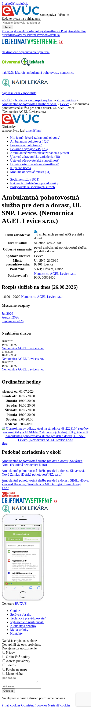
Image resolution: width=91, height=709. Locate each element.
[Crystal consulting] (10, 496)
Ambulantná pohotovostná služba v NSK (29, 104)
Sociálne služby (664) (24, 179)
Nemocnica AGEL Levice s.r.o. (55, 273)
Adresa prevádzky (18, 661)
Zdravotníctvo (66, 100)
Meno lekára (14, 673)
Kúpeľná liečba (20, 168)
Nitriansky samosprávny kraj (34, 100)
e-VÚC (7, 100)
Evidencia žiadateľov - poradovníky (34, 183)
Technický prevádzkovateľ (28, 618)
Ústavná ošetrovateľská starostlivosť (34, 160)
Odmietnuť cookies (34, 705)
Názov (10, 652)
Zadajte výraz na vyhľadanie (21, 18)
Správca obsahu (20, 614)
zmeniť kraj (33, 130)
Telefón (11, 665)
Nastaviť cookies (59, 705)
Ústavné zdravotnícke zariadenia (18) (35, 156)
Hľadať (7, 27)
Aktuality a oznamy (23, 626)
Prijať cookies (11, 705)
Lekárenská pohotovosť (26, 145)
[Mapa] (45, 434)
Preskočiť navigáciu (15, 3)
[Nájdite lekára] (25, 512)
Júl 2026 (7, 313)
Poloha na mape (16, 669)
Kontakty (16, 633)
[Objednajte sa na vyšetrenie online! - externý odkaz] (29, 502)
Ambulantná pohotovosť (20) (29, 141)
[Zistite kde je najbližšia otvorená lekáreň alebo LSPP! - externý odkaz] (23, 599)
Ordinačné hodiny (18, 657)
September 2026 (12, 321)
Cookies (15, 610)
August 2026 (10, 317)
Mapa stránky (19, 629)
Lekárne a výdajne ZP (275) (29, 149)
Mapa (4, 443)
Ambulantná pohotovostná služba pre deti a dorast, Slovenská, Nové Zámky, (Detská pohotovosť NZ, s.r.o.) (43, 472)
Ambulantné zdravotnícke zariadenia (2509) (39, 153)
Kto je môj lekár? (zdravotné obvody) (35, 137)
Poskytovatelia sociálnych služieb (32, 187)
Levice (64, 104)
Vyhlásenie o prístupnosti (27, 622)
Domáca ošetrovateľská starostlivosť (34, 164)
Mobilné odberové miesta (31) (30, 172)
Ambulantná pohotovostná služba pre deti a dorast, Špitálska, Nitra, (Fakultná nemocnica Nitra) (42, 463)
